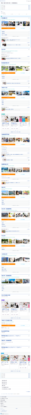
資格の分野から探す (4, 382)
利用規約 (16, 408)
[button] (29, 45)
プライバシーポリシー (2, 409)
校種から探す (3, 385)
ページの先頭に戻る (28, 391)
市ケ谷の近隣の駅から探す (5, 387)
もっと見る (28, 42)
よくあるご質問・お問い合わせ (3, 411)
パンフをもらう (8, 28)
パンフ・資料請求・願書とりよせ (3, 410)
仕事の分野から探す (4, 380)
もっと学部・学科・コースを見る (15, 36)
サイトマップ (1, 408)
